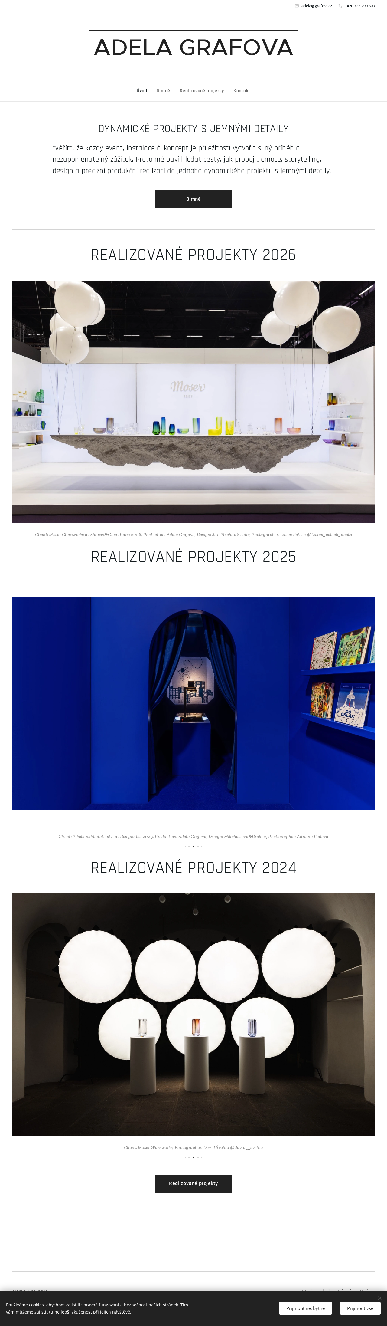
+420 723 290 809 (360, 5)
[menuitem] (144, 91)
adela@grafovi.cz (316, 5)
